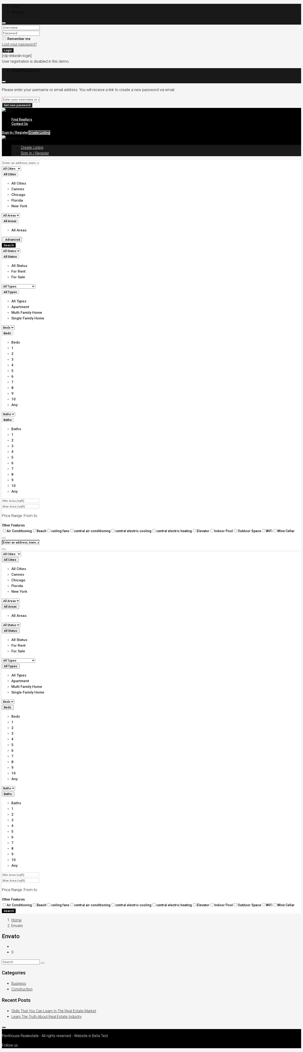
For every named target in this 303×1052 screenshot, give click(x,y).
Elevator (203, 531)
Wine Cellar (286, 531)
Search (9, 245)
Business (18, 983)
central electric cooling (133, 531)
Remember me (18, 39)
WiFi (269, 531)
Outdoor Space (249, 531)
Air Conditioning (19, 531)
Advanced (12, 239)
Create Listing (39, 132)
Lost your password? (19, 44)
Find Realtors (21, 119)
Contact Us (19, 124)
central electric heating (174, 531)
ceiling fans (60, 531)
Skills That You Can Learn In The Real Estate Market (53, 1011)
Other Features (13, 525)
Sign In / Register (35, 153)
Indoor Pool (223, 531)
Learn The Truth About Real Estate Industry (46, 1016)
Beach (41, 531)
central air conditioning (92, 531)
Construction (21, 989)
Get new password (17, 105)
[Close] (4, 23)
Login (8, 50)
